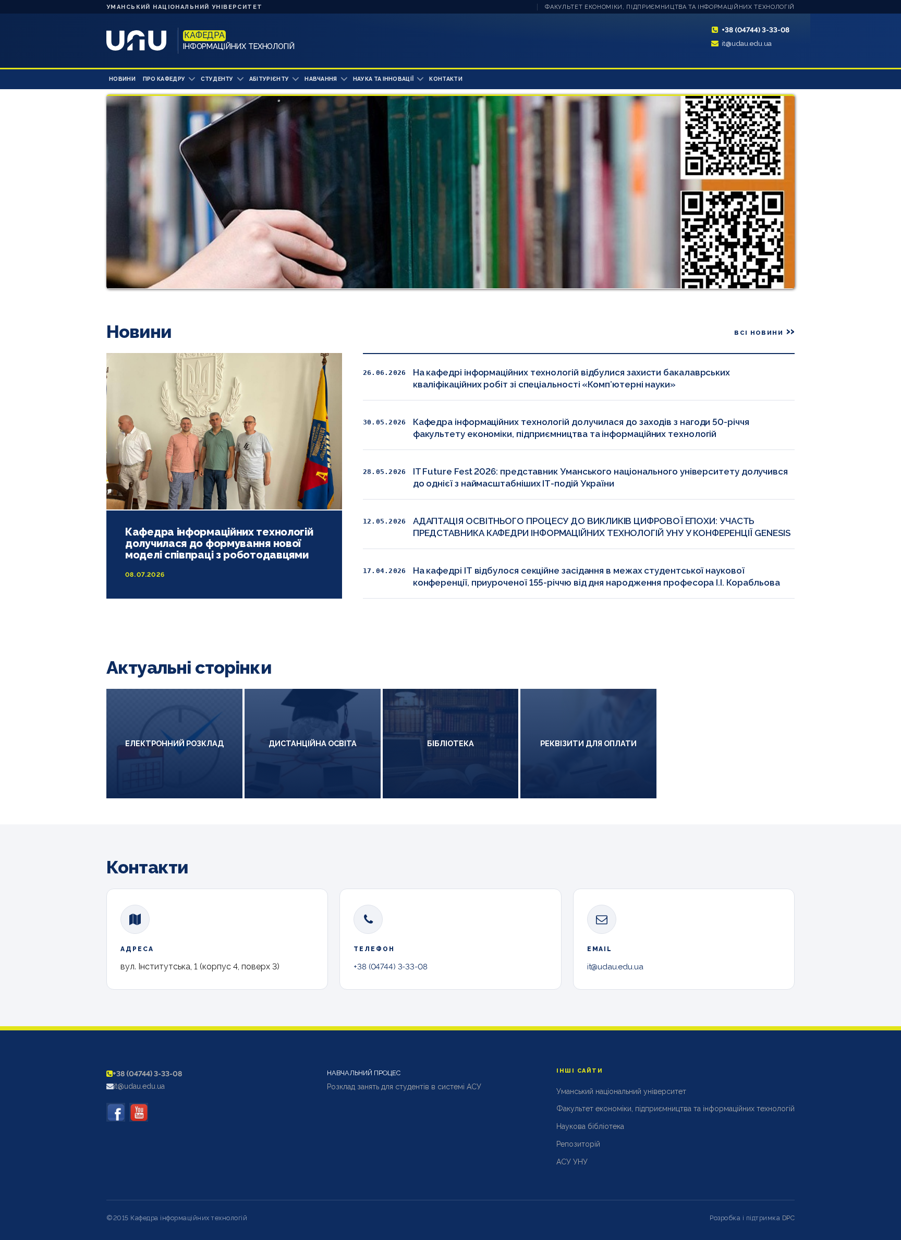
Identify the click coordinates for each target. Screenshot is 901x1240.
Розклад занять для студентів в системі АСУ (404, 1087)
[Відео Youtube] (138, 1112)
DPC (788, 1218)
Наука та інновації (383, 79)
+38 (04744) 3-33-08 (755, 30)
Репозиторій (578, 1144)
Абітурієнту (269, 79)
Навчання (321, 79)
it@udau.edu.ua (747, 43)
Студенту (217, 79)
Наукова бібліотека (590, 1126)
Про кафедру (164, 79)
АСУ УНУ (572, 1162)
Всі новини (758, 332)
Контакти (445, 79)
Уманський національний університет (184, 7)
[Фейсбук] (115, 1112)
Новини (122, 79)
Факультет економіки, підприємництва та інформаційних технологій (670, 7)
